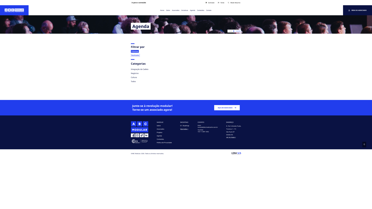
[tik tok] (142, 135)
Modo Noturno (235, 3)
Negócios (135, 73)
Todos (133, 81)
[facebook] (133, 135)
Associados (175, 10)
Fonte (222, 3)
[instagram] (137, 135)
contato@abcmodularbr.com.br (208, 127)
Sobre (168, 10)
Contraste (211, 3)
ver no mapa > (231, 137)
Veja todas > (184, 129)
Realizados (135, 55)
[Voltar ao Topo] (364, 144)
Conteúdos (200, 10)
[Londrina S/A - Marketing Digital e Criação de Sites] (236, 153)
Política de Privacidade (164, 142)
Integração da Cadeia (139, 69)
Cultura (134, 77)
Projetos (159, 132)
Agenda (192, 10)
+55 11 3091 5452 (203, 132)
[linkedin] (146, 135)
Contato (208, 10)
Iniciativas (184, 10)
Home (162, 10)
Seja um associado (225, 108)
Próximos (134, 51)
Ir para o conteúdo (139, 3)
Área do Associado (359, 10)
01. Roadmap (184, 126)
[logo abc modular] (14, 10)
